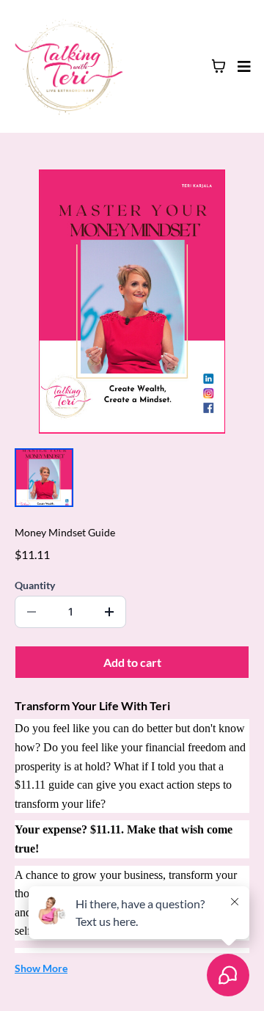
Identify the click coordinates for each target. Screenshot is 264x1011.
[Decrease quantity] (31, 612)
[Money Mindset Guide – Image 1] (44, 477)
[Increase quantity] (109, 612)
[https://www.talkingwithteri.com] (69, 66)
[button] (242, 66)
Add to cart (132, 662)
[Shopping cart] (218, 66)
